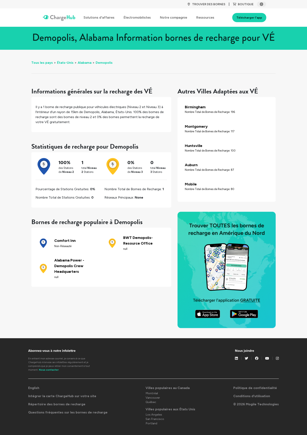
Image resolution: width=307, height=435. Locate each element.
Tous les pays (42, 63)
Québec (151, 402)
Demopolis (104, 63)
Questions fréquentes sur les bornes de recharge (68, 412)
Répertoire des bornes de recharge (56, 404)
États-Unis (65, 63)
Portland (151, 423)
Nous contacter (49, 369)
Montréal (152, 393)
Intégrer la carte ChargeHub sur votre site (62, 396)
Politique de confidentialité (255, 388)
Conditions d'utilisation (251, 396)
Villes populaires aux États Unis (170, 409)
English (33, 388)
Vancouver (153, 397)
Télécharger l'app (249, 17)
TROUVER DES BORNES (208, 4)
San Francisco (155, 419)
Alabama (84, 63)
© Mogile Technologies (256, 404)
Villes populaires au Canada (168, 388)
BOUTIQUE (246, 4)
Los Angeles (154, 414)
